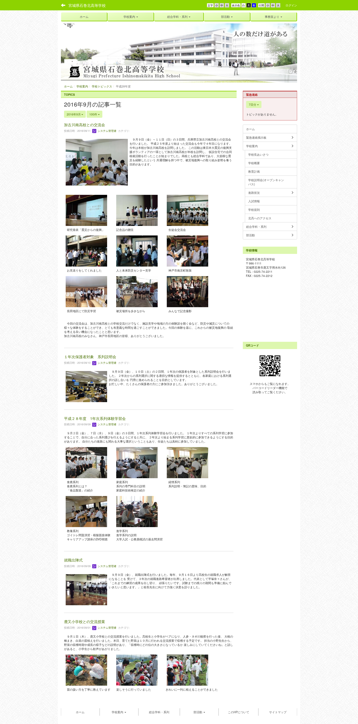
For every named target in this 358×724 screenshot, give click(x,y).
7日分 (253, 104)
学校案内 (82, 86)
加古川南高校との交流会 (84, 124)
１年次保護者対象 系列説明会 (90, 356)
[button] (131, 16)
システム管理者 (106, 131)
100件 (93, 114)
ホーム (68, 86)
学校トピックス (102, 86)
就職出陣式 (73, 560)
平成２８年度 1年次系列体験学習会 (95, 418)
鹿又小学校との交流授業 (84, 621)
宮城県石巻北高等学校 (87, 5)
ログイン (291, 5)
